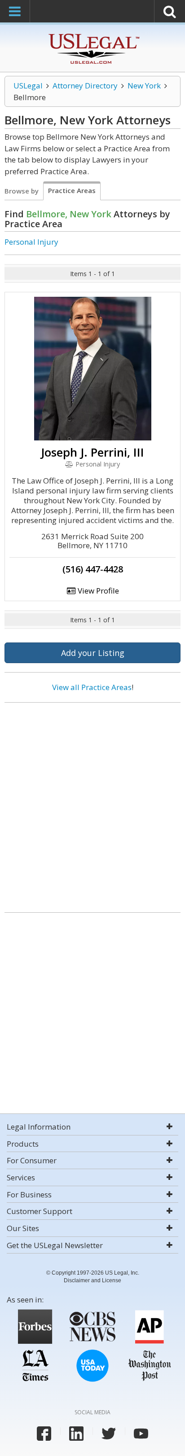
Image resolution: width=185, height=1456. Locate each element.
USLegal (28, 85)
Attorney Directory (85, 85)
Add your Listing (92, 652)
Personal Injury (31, 242)
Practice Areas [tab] (72, 190)
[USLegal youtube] (141, 1433)
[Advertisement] (92, 804)
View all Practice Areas (92, 687)
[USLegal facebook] (44, 1433)
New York (144, 85)
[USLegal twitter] (108, 1433)
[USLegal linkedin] (76, 1433)
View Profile (97, 590)
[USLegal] (92, 35)
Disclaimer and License (92, 1280)
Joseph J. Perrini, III (92, 452)
